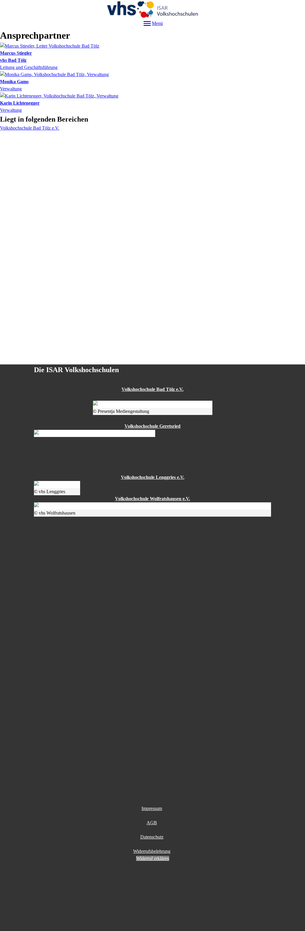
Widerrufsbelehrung (151, 851)
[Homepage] (152, 9)
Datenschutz (152, 836)
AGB (152, 822)
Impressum (151, 808)
